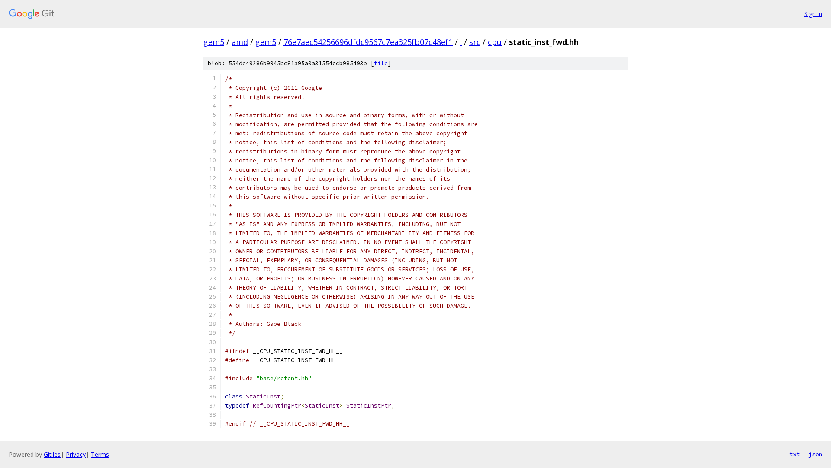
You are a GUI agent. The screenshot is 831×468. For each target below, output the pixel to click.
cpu (495, 42)
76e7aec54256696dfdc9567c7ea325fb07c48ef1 (368, 42)
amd (240, 42)
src (474, 42)
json (815, 454)
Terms (100, 454)
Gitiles (52, 454)
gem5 (213, 42)
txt (794, 454)
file (381, 63)
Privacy (76, 454)
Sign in (813, 14)
